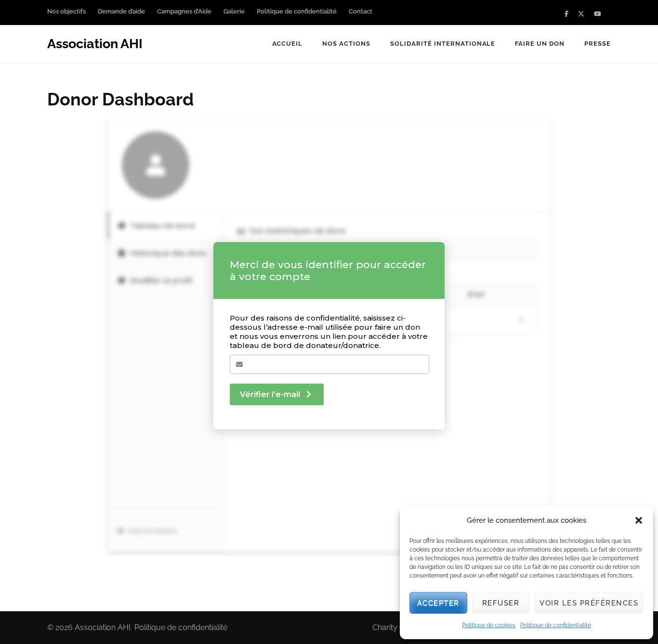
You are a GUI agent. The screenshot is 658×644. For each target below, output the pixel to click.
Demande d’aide (121, 11)
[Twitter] (581, 13)
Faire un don (540, 43)
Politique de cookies (488, 625)
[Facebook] (566, 13)
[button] (639, 520)
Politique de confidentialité (555, 625)
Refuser (501, 603)
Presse (597, 43)
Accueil (287, 43)
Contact (360, 11)
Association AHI (95, 43)
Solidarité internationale (442, 43)
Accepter (438, 603)
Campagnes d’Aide (184, 11)
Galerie (234, 11)
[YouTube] (597, 13)
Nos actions (346, 43)
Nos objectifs (66, 11)
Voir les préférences (589, 603)
